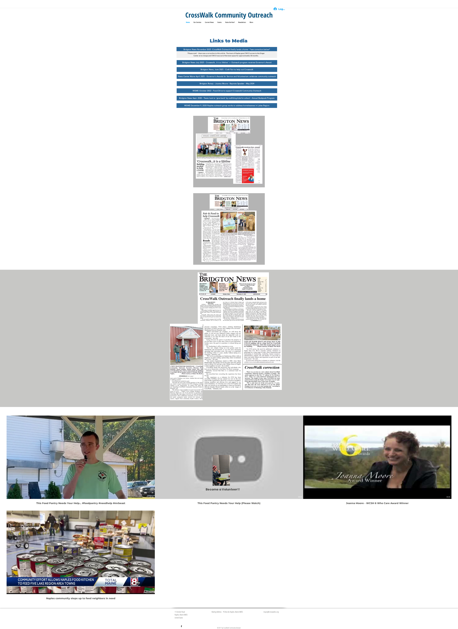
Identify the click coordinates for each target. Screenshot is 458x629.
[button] (227, 483)
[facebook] (181, 626)
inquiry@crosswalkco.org (271, 612)
